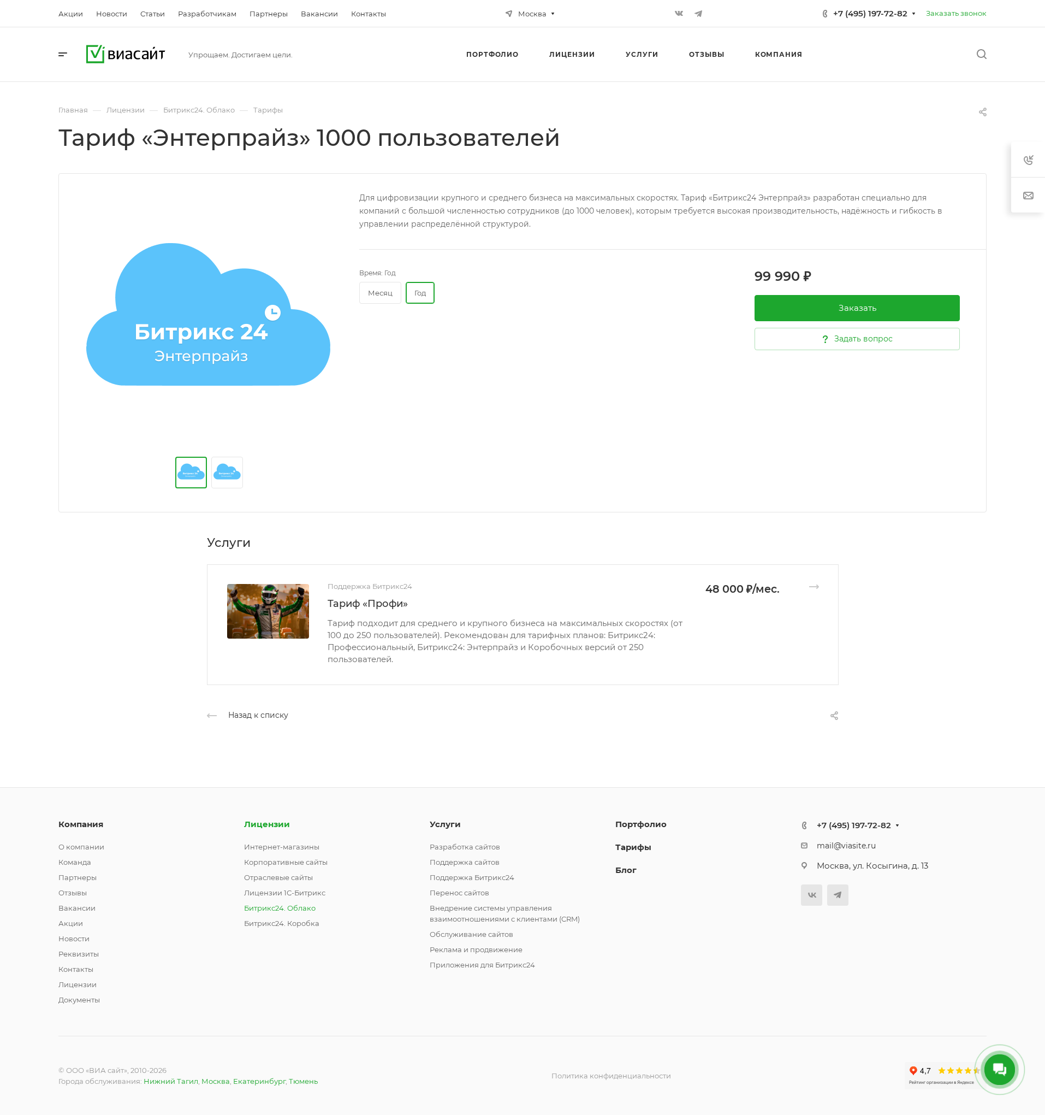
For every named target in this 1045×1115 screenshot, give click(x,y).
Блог (626, 870)
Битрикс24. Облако (280, 908)
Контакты (75, 969)
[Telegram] (698, 13)
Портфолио (641, 824)
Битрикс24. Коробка (281, 923)
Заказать (857, 308)
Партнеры (77, 877)
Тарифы (633, 847)
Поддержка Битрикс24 (472, 877)
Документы (79, 999)
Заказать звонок (956, 13)
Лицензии (77, 984)
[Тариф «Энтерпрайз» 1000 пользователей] (209, 324)
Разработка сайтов (465, 846)
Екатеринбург (259, 1081)
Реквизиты (78, 953)
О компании (81, 846)
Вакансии (77, 908)
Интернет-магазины (281, 846)
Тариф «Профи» (368, 604)
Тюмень (303, 1081)
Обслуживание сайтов (471, 934)
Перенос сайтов (459, 892)
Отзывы (72, 892)
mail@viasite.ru (846, 846)
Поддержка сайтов (465, 862)
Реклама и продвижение (476, 949)
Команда (74, 862)
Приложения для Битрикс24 (482, 964)
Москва (215, 1081)
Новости (74, 938)
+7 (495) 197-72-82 (870, 13)
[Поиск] (981, 54)
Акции (70, 923)
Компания (80, 824)
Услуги (445, 824)
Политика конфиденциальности (611, 1075)
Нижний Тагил (171, 1081)
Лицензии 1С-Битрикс (284, 892)
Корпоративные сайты (286, 862)
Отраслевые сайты (278, 877)
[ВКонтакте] (678, 13)
